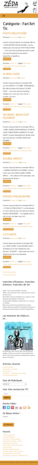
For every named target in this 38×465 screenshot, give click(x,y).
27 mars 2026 (14, 122)
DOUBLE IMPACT (13, 159)
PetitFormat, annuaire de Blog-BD (13, 445)
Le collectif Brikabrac (9, 437)
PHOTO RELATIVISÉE (15, 33)
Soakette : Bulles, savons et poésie (13, 451)
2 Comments (7, 69)
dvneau (23, 37)
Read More (7, 59)
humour (10, 107)
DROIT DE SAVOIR (8, 367)
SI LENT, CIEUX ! (7, 371)
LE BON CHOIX (11, 74)
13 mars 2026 (14, 200)
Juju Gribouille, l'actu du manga (12, 453)
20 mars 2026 (14, 162)
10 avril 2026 (14, 37)
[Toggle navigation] (4, 15)
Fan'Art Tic (13, 63)
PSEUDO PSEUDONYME (16, 196)
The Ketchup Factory (9, 435)
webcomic (11, 66)
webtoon (18, 66)
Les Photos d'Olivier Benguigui (11, 439)
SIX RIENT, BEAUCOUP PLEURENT (16, 116)
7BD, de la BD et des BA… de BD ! (12, 441)
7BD (24, 63)
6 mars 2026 (14, 238)
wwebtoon (25, 226)
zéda (24, 66)
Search (7, 397)
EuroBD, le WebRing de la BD (11, 449)
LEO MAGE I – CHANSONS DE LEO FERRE (14, 373)
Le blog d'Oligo (7, 447)
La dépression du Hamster (10, 443)
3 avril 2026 (14, 78)
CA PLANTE (9, 234)
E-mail (5, 417)
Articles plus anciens (9, 272)
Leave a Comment (8, 229)
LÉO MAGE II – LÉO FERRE (10, 369)
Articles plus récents (9, 275)
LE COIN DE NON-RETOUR (10, 375)
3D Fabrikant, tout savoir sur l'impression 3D (15, 455)
